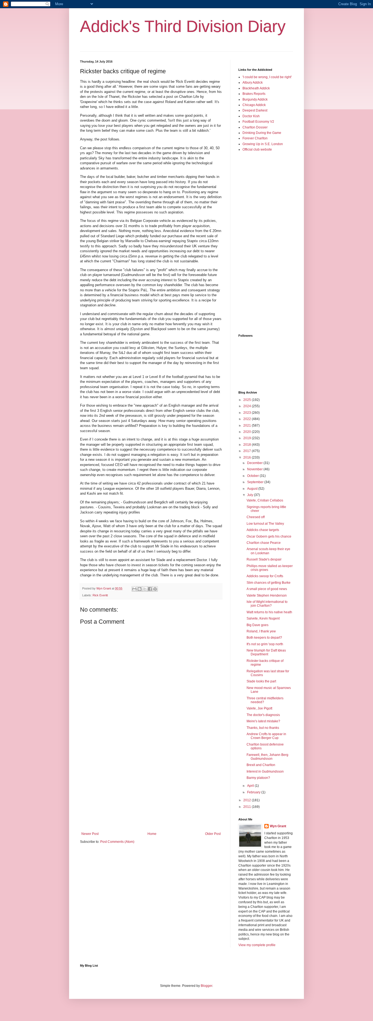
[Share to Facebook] (150, 589)
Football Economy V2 (258, 122)
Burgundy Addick (255, 99)
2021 (247, 425)
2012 (247, 800)
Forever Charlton (255, 138)
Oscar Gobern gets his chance (269, 536)
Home (151, 834)
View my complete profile (257, 945)
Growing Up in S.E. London (262, 144)
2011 (247, 807)
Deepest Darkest (254, 110)
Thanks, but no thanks (263, 728)
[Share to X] (144, 589)
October (253, 476)
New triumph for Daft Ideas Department (266, 652)
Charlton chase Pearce (264, 543)
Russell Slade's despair (264, 559)
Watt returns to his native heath (269, 612)
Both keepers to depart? (264, 637)
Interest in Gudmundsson (265, 771)
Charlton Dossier (255, 127)
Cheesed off (256, 517)
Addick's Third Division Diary (183, 26)
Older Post (213, 834)
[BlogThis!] (139, 589)
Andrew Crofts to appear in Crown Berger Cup (266, 736)
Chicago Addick (254, 105)
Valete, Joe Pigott (259, 708)
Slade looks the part (261, 681)
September (255, 482)
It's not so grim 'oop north (265, 644)
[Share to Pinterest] (155, 589)
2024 (247, 406)
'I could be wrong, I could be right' (267, 77)
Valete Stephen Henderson (267, 595)
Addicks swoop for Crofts (265, 576)
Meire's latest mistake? (263, 721)
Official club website (257, 149)
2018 (247, 445)
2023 (247, 413)
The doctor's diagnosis (263, 715)
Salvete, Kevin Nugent (263, 618)
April (251, 786)
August (252, 489)
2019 (247, 438)
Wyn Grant (278, 826)
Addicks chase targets (263, 530)
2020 (247, 432)
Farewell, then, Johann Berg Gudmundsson (267, 757)
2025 (247, 400)
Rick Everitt (100, 595)
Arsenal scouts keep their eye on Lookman (268, 551)
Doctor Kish (251, 116)
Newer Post (90, 834)
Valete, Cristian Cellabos (265, 500)
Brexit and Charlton (261, 765)
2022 (247, 419)
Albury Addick (252, 82)
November (255, 469)
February (254, 792)
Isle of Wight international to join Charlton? (267, 604)
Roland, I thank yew (261, 631)
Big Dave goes (257, 625)
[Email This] (134, 589)
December (255, 463)
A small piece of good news (267, 589)
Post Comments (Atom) (117, 842)
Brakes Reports (253, 94)
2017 (247, 451)
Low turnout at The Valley (265, 524)
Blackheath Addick (256, 88)
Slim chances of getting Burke (269, 583)
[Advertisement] (151, 787)
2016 (247, 457)
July (250, 495)
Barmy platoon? (258, 778)
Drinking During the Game (261, 133)
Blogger (206, 986)
